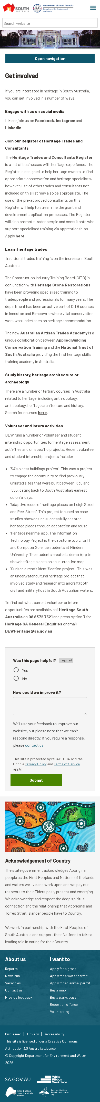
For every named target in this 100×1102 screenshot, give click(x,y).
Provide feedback (18, 997)
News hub (12, 976)
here (20, 235)
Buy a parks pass (63, 997)
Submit (36, 780)
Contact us (14, 990)
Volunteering (59, 1011)
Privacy (33, 1034)
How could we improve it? (37, 692)
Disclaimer (13, 1034)
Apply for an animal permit (70, 983)
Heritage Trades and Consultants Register (52, 157)
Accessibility (54, 1034)
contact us (34, 745)
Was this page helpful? (35, 660)
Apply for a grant (63, 968)
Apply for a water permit (69, 976)
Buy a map (58, 990)
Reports (11, 968)
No (24, 678)
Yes (25, 670)
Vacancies (13, 983)
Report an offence (64, 1004)
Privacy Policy (35, 764)
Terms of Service (67, 764)
